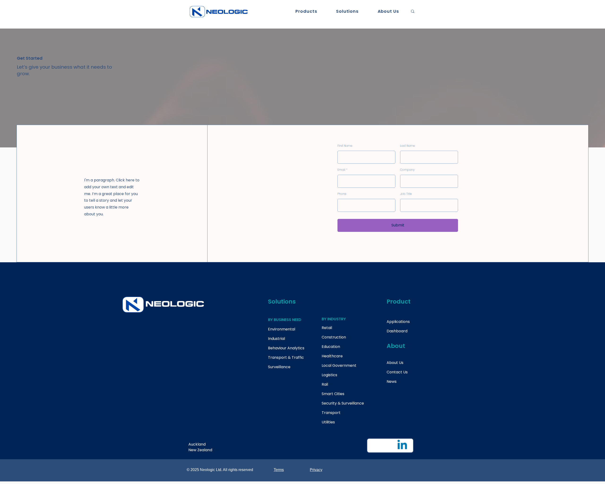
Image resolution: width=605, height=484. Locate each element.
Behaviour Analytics (286, 348)
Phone (341, 193)
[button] (306, 11)
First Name (344, 145)
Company (407, 169)
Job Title (406, 193)
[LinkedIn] (402, 445)
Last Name (407, 145)
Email (341, 169)
